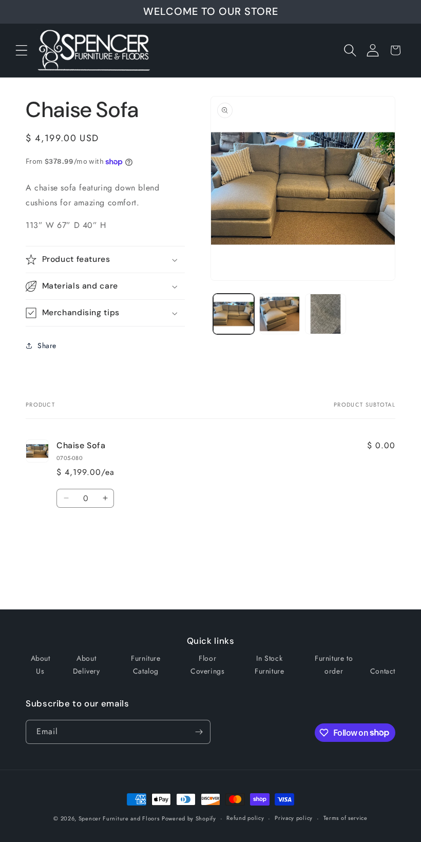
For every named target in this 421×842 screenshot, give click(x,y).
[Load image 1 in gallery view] (233, 314)
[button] (21, 50)
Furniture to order (334, 664)
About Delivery (86, 664)
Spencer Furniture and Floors (119, 818)
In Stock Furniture (269, 664)
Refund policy (245, 818)
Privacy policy (294, 818)
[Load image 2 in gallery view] (279, 314)
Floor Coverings (207, 664)
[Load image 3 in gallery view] (325, 314)
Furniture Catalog (145, 664)
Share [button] (46, 345)
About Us (40, 664)
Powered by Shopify (189, 818)
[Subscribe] (198, 732)
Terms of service (345, 818)
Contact (382, 671)
